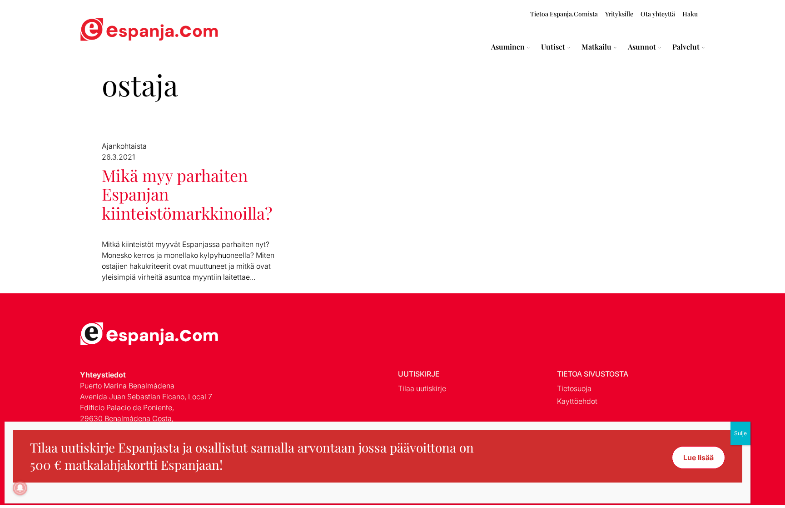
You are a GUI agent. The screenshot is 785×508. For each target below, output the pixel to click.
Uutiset (553, 46)
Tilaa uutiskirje (422, 388)
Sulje (740, 433)
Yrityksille (619, 14)
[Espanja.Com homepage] (102, 30)
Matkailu (596, 46)
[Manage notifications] (20, 488)
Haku (690, 14)
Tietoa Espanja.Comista (564, 14)
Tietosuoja (574, 388)
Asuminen (508, 46)
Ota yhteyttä (658, 14)
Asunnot (642, 46)
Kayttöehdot (577, 401)
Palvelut (686, 46)
